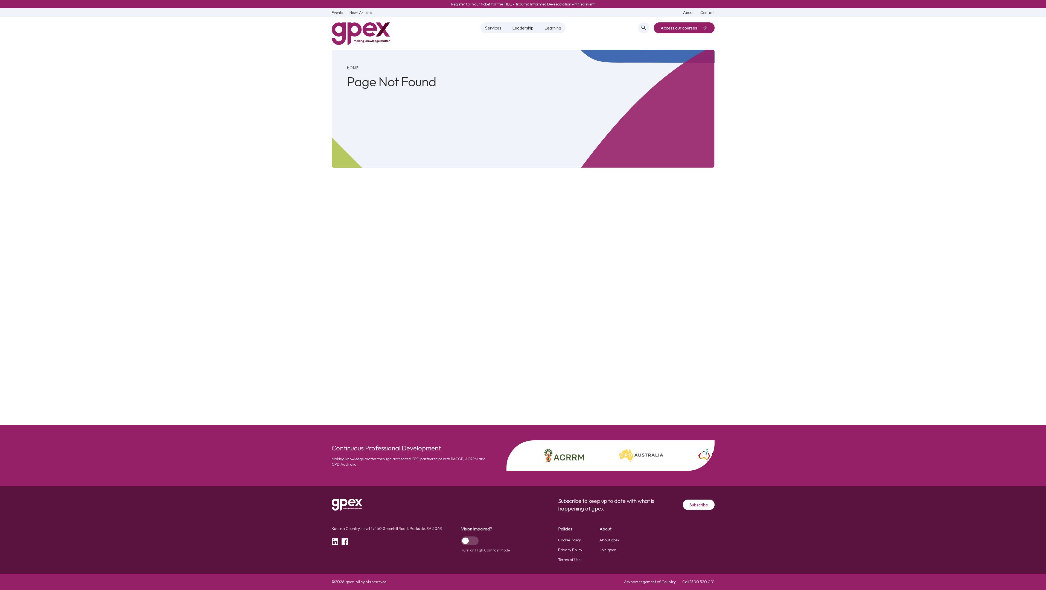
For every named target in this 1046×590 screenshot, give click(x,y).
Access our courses (678, 28)
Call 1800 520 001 (698, 581)
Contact (707, 12)
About (688, 12)
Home (353, 67)
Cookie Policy (569, 540)
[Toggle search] (643, 27)
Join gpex (607, 549)
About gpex (609, 540)
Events (337, 12)
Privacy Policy (570, 549)
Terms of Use (569, 559)
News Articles (360, 12)
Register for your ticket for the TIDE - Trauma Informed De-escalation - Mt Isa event (523, 4)
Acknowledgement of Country (650, 581)
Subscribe (698, 505)
